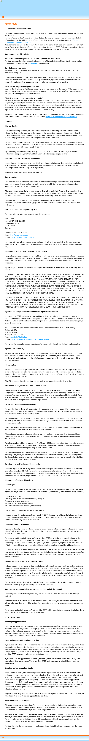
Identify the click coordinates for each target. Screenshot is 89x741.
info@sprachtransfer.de (19, 235)
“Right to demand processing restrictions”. (61, 117)
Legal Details (32, 63)
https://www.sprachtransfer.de (23, 237)
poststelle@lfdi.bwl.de (18, 337)
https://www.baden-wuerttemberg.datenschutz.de (30, 339)
